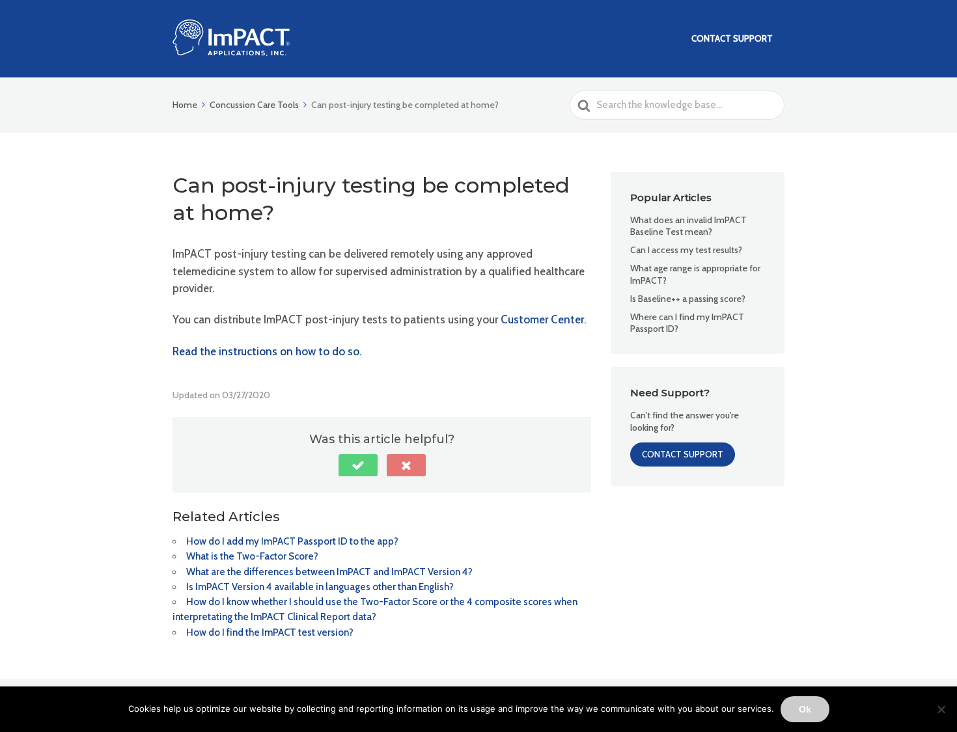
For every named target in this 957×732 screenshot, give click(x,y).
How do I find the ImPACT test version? (270, 632)
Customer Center (542, 319)
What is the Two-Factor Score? (252, 556)
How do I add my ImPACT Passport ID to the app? (292, 541)
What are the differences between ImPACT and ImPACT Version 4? (329, 572)
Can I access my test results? (686, 250)
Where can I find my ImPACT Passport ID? (687, 322)
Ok (805, 709)
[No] (940, 709)
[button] (358, 465)
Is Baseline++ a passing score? (687, 299)
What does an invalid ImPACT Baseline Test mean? (688, 225)
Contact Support (732, 38)
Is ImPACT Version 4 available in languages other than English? (320, 587)
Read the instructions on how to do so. (267, 351)
